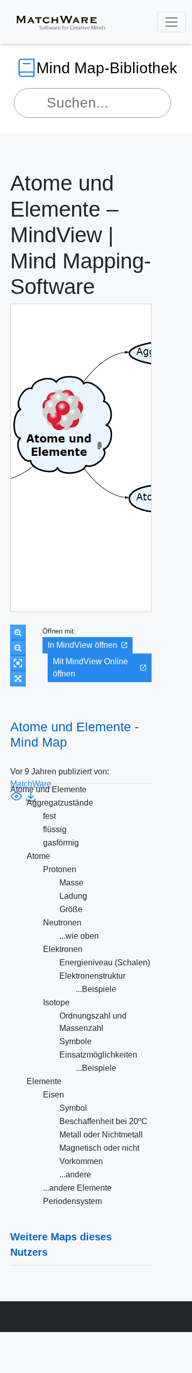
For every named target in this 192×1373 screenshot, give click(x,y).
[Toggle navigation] (171, 22)
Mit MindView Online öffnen (90, 667)
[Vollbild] (18, 678)
